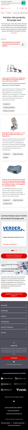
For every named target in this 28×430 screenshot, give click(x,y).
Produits (3, 316)
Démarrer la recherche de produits (14, 295)
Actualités (4, 305)
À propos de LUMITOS (13, 410)
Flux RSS (3, 332)
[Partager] (20, 8)
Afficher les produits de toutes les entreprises (14, 256)
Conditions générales (18, 423)
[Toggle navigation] (26, 8)
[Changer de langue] (23, 8)
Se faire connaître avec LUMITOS (13, 407)
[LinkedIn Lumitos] (14, 401)
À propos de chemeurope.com (14, 413)
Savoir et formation (7, 327)
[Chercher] (17, 8)
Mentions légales (5, 423)
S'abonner (14, 358)
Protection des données (14, 425)
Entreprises (4, 310)
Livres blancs (5, 321)
